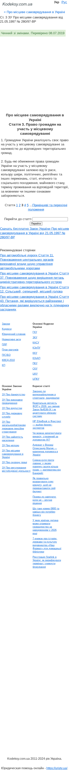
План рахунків (10, 349)
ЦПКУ (36, 378)
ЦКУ (35, 373)
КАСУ (36, 342)
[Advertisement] (34, 77)
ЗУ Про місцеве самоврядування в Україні (12, 454)
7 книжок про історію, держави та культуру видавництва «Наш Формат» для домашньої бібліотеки (47, 545)
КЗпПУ (36, 347)
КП (3, 365)
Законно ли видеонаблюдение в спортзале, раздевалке (46, 394)
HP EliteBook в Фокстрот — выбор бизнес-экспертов (47, 424)
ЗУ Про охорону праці (14, 462)
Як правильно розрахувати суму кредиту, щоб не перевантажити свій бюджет (44, 485)
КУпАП (36, 358)
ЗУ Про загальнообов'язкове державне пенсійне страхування (14, 426)
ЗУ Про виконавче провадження (12, 401)
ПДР (4, 344)
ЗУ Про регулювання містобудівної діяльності (16, 469)
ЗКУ (35, 337)
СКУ (35, 368)
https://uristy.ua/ (56, 768)
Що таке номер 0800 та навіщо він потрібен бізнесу (46, 512)
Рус (64, 2)
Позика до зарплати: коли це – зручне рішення (44, 500)
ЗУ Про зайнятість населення (12, 438)
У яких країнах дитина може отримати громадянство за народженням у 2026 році (45, 527)
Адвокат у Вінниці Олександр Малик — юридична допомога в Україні (45, 449)
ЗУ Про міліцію (10, 445)
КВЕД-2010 (8, 360)
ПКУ (35, 363)
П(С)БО (6, 355)
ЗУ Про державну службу (12, 415)
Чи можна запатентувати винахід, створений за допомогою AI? (47, 436)
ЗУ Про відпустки (12, 408)
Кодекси (7, 328)
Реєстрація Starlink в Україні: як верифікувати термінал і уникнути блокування (47, 562)
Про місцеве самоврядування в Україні (34, 12)
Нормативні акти (11, 339)
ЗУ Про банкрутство (13, 394)
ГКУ (35, 332)
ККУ (35, 353)
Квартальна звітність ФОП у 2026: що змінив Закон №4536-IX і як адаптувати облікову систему (46, 410)
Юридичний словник (13, 334)
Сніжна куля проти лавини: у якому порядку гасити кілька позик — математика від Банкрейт (47, 467)
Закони (6, 323)
